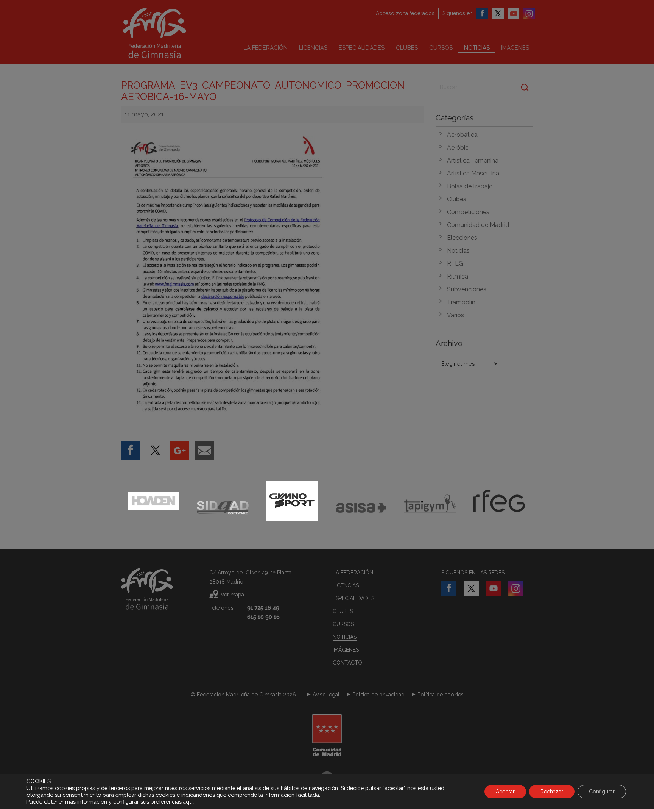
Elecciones (462, 237)
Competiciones (468, 212)
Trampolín (461, 302)
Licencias (313, 47)
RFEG (455, 263)
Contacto (347, 663)
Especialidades (362, 47)
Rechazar (551, 792)
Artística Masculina (473, 173)
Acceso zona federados (405, 13)
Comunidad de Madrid (478, 224)
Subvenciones (466, 289)
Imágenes (515, 47)
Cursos (441, 47)
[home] (170, 33)
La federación (266, 47)
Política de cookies (440, 695)
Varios (455, 315)
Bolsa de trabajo (470, 186)
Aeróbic (458, 147)
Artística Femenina (472, 160)
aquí (188, 802)
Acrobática (462, 134)
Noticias (477, 47)
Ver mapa (232, 594)
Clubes (407, 47)
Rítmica (457, 276)
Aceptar (505, 792)
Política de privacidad (378, 695)
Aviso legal (326, 695)
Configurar (602, 792)
